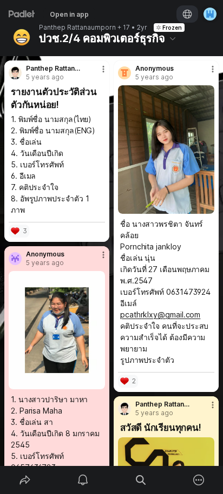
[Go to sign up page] (210, 14)
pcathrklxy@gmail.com (160, 314)
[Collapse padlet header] (172, 38)
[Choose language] (187, 14)
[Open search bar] (140, 480)
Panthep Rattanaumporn (77, 27)
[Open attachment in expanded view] (166, 149)
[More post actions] (96, 73)
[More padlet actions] (198, 480)
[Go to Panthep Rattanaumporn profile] (15, 72)
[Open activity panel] (82, 480)
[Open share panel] (24, 480)
